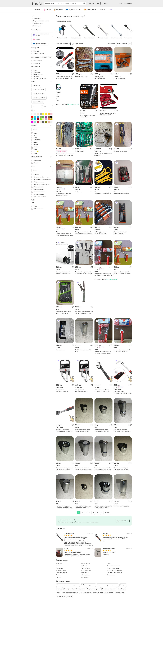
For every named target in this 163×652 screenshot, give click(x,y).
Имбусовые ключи (39, 182)
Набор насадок (60, 350)
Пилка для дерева (61, 573)
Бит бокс (58, 575)
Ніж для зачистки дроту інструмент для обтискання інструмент (102, 192)
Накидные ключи (39, 187)
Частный (36, 51)
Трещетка (59, 577)
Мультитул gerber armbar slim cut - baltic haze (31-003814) (84, 312)
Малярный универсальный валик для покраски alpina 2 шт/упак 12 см (102, 352)
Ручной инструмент (38, 23)
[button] (56, 30)
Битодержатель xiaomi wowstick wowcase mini (63, 272)
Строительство (37, 18)
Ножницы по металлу (120, 151)
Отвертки (123, 585)
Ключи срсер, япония (81, 76)
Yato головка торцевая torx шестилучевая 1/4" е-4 (83, 507)
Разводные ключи (39, 192)
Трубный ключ (85, 568)
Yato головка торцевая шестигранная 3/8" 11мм (101, 430)
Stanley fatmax (85, 575)
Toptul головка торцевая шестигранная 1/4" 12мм (121, 468)
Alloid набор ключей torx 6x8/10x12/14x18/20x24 (63, 312)
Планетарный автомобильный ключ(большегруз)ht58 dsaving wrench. (101, 77)
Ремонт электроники (113, 566)
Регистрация (128, 3)
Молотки (59, 589)
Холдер (58, 566)
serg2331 (105, 533)
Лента (110, 10)
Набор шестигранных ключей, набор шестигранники (120, 232)
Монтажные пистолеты (109, 589)
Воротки (36, 174)
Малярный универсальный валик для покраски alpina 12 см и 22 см (103, 274)
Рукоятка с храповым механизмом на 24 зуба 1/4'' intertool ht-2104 (64, 430)
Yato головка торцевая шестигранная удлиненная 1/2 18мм (83, 468)
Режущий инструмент (93, 589)
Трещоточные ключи (40, 197)
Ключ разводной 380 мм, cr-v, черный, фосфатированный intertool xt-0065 (75, 538)
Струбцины (121, 589)
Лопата (109, 563)
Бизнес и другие (39, 54)
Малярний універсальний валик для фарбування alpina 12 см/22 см (64, 234)
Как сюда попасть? (73, 104)
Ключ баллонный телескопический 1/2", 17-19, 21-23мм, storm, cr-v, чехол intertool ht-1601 (122, 392)
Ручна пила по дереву (113, 568)
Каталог (37, 10)
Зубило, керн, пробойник (64, 596)
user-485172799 (69, 533)
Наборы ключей (38, 209)
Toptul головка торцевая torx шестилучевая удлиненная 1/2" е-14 (103, 468)
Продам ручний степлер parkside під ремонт (63, 194)
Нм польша (59, 568)
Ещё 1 (33, 200)
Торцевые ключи (39, 194)
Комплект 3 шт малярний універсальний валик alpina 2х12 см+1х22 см (122, 272)
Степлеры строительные (70, 593)
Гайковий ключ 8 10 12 (109, 552)
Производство (38, 61)
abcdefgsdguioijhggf (109, 548)
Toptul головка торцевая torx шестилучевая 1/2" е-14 (103, 507)
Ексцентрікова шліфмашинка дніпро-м (103, 154)
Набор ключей (79, 151)
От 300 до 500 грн (38, 94)
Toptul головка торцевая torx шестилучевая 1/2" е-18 (64, 468)
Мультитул (59, 563)
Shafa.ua (35, 16)
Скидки (48, 10)
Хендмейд (59, 10)
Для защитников (92, 10)
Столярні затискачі (119, 79)
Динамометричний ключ (58, 99)
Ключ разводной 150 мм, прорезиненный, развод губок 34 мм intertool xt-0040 (115, 538)
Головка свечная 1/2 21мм (121, 506)
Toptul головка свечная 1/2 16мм (83, 350)
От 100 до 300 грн (38, 89)
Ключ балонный (86, 570)
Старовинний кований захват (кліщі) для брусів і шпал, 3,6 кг (65, 154)
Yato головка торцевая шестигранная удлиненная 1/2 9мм (122, 430)
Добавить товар (94, 3)
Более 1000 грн (37, 102)
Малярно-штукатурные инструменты (68, 585)
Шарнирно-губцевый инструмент (74, 589)
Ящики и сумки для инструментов (107, 585)
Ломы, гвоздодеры (85, 593)
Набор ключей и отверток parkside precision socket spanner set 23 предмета (121, 192)
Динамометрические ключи (42, 179)
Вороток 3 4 (85, 573)
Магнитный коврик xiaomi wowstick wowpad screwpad (83, 272)
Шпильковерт (111, 575)
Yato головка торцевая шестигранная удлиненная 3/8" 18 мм (64, 507)
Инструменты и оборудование (40, 21)
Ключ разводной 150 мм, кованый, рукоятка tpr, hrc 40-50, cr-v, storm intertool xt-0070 (102, 390)
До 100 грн (36, 85)
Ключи (36, 206)
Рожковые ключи (39, 189)
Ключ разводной (61, 570)
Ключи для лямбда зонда (114, 573)
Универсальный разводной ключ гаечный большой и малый (64, 77)
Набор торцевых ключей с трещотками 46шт (108, 114)
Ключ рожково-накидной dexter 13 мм (87, 116)
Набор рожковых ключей (114, 570)
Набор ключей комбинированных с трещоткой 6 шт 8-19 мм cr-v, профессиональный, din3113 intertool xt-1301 (84, 390)
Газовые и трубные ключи (41, 177)
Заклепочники (120, 593)
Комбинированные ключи (41, 184)
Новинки (102, 10)
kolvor (66, 548)
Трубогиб (84, 566)
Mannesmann (85, 577)
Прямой (36, 163)
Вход (120, 3)
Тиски (58, 593)
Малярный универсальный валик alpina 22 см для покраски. (122, 350)
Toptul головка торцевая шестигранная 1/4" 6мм (82, 430)
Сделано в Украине (74, 10)
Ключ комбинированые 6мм (72, 552)
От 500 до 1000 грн (39, 98)
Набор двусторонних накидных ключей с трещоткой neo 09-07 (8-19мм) (102, 232)
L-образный (37, 160)
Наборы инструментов (88, 585)
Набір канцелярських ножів (83, 192)
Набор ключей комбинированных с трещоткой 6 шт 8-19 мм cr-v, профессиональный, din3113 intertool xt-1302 (65, 390)
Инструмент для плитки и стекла (103, 593)
